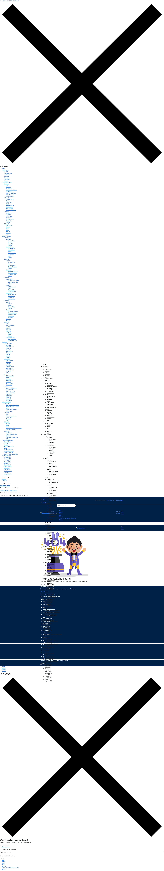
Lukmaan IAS (9, 368)
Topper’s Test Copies (11, 193)
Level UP (8, 326)
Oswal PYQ (6, 472)
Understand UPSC (10, 337)
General (8, 426)
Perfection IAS (9, 380)
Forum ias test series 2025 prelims (67, 518)
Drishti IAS (8, 319)
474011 (4, 869)
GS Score (8, 270)
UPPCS (5, 386)
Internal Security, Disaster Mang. (14, 428)
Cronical (6, 443)
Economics (6, 177)
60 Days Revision (12, 291)
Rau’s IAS (8, 260)
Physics (8, 201)
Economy (8, 233)
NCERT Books (5, 170)
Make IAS (8, 399)
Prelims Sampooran (13, 271)
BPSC (5, 374)
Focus (9, 263)
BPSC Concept (9, 383)
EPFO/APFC (9, 396)
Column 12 (6, 431)
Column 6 (6, 259)
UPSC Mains (7, 359)
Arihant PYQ (7, 463)
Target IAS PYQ (7, 474)
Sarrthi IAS (8, 331)
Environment (9, 225)
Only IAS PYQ (7, 462)
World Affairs (7, 442)
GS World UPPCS (10, 389)
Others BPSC (9, 385)
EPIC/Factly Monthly (13, 311)
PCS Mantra (9, 400)
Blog (44, 607)
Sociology (6, 176)
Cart (44, 640)
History (6, 181)
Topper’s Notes (10, 194)
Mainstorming (11, 296)
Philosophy (9, 202)
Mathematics (9, 207)
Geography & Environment (12, 405)
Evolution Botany (10, 196)
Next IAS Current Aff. (9, 446)
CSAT (7, 234)
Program (10, 317)
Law (7, 185)
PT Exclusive (11, 254)
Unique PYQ (7, 468)
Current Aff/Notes (6, 236)
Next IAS (8, 320)
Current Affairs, (12, 290)
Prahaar (10, 303)
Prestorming (11, 297)
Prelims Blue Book (12, 340)
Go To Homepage (45, 584)
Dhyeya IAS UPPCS (10, 392)
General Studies (10, 219)
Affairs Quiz (11, 316)
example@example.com (8, 490)
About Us (45, 603)
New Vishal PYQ (8, 471)
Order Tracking (46, 634)
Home (44, 601)
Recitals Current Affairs (13, 280)
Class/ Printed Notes (7, 182)
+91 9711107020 (110, 500)
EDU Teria (8, 379)
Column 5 (6, 237)
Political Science (8, 173)
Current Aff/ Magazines (7, 440)
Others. (10, 336)
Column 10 (6, 412)
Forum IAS (8, 310)
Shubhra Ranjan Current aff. (11, 454)
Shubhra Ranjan (10, 366)
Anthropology (9, 216)
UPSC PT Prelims (8, 343)
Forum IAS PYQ (7, 458)
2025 (3, 860)
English (8, 231)
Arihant (6, 445)
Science (6, 171)
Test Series (4, 342)
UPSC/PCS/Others (6, 402)
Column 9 (6, 403)
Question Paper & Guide (12, 437)
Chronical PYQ (7, 469)
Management (9, 208)
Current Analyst (12, 274)
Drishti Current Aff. (8, 452)
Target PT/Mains (12, 294)
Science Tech (9, 188)
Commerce (8, 213)
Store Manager (120, 500)
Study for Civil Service (11, 388)
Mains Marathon (12, 314)
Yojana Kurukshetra (13, 282)
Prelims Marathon (12, 313)
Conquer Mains (12, 339)
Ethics (7, 228)
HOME (3, 168)
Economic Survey (10, 325)
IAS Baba (8, 285)
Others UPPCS (9, 394)
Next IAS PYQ (7, 460)
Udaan (9, 305)
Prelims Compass (12, 267)
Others (10, 245)
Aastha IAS (8, 382)
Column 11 (6, 422)
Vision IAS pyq (7, 457)
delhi (3, 863)
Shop (44, 642)
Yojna (5, 448)
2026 (3, 864)
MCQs (9, 256)
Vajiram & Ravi (9, 279)
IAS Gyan (8, 328)
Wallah (7, 377)
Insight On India (10, 247)
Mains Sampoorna (12, 273)
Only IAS (8, 302)
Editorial (10, 251)
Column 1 (6, 224)
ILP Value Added (12, 286)
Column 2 (6, 211)
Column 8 (6, 300)
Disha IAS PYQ (7, 465)
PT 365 (9, 242)
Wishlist (4, 479)
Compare (4, 480)
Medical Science (10, 205)
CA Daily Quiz (11, 250)
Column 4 (6, 197)
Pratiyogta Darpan (8, 449)
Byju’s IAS (8, 329)
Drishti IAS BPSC (10, 376)
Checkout (45, 639)
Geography (7, 179)
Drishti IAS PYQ (7, 466)
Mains (9, 334)
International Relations (11, 415)
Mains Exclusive (12, 253)
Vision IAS (8, 239)
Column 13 (6, 322)
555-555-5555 (5, 485)
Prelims (10, 333)
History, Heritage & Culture (12, 406)
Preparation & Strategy (11, 434)
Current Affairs (11, 240)
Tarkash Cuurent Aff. (9, 451)
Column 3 (6, 184)
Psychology (7, 174)
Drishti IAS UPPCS (10, 391)
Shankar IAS (9, 293)
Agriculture (9, 217)
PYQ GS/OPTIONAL (6, 455)
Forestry (8, 227)
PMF (7, 323)
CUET (7, 204)
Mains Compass (12, 265)
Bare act (4, 866)
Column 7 (6, 277)
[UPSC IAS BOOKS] (9, 0)
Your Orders (45, 604)
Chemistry (8, 214)
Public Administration (11, 190)
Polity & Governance (11, 429)
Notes (9, 288)
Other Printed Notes (11, 210)
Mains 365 (10, 244)
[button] (122, 512)
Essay (7, 230)
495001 (4, 861)
